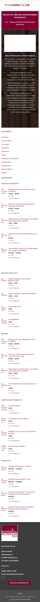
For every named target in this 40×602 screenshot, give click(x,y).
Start (6, 22)
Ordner (3, 155)
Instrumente (5, 151)
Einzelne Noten (6, 141)
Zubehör (4, 172)
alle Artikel (4, 137)
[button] (2, 5)
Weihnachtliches (6, 169)
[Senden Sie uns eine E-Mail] (3, 577)
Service (23, 596)
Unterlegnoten (6, 165)
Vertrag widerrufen (19, 583)
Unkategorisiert (6, 162)
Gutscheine (5, 148)
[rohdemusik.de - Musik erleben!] (17, 5)
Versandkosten (15, 198)
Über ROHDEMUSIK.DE (12, 596)
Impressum (31, 596)
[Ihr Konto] (32, 5)
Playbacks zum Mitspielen (10, 158)
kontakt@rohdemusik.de (15, 574)
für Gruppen (5, 144)
